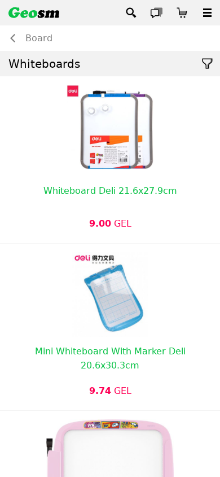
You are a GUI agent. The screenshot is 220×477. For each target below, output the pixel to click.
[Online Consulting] (156, 12)
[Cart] (182, 12)
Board (38, 38)
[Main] (34, 12)
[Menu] (207, 12)
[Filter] (207, 63)
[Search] (131, 12)
